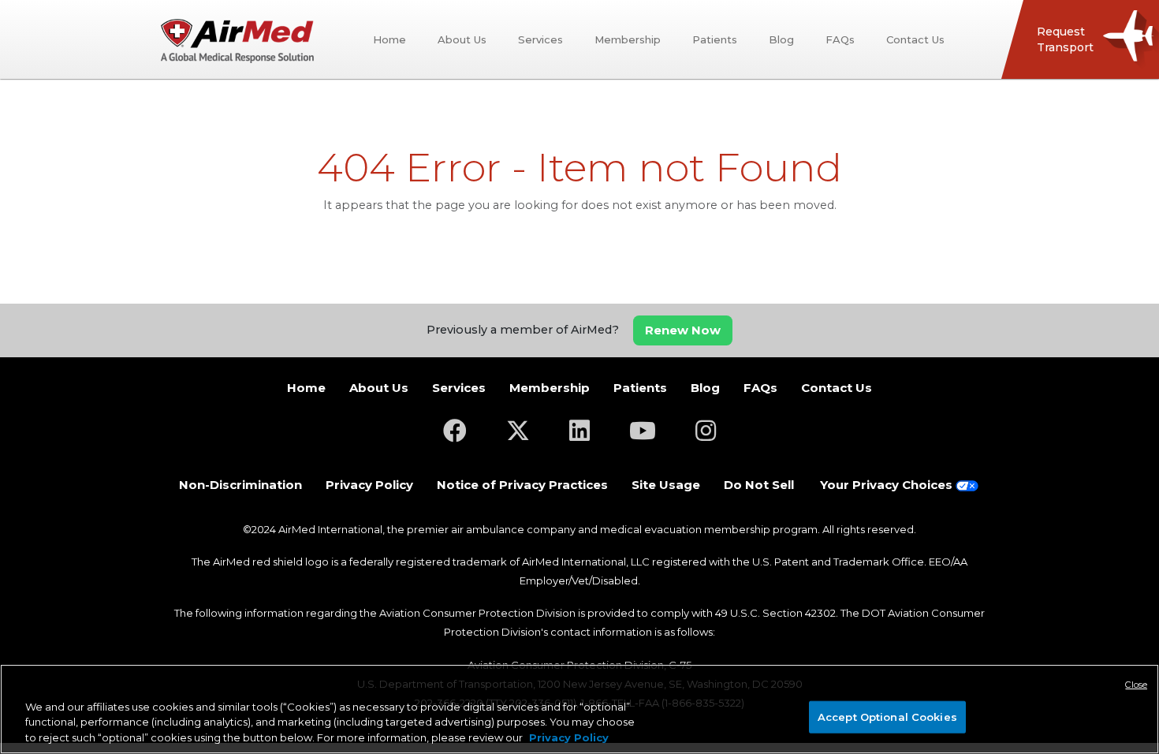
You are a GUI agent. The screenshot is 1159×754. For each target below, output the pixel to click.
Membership (627, 39)
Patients (714, 39)
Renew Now (683, 330)
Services (540, 39)
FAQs (840, 39)
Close (1136, 684)
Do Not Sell (759, 484)
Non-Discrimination (240, 484)
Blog (781, 39)
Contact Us (915, 39)
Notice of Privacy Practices (522, 484)
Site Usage (666, 484)
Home (389, 39)
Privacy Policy (369, 484)
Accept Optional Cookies (887, 716)
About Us (462, 39)
